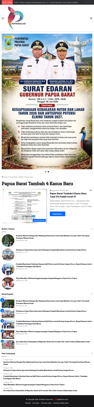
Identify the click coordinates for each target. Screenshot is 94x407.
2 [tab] (48, 171)
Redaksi (28, 403)
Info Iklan (35, 403)
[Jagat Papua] (17, 18)
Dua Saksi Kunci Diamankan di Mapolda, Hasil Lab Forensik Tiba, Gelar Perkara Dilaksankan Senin (53, 342)
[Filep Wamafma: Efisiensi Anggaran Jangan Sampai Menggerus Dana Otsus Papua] (8, 283)
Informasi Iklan (46, 403)
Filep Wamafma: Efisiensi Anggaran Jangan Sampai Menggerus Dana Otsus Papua (46, 278)
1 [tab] (45, 171)
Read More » (57, 214)
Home (5, 177)
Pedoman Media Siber (61, 403)
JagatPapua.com (62, 399)
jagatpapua (55, 190)
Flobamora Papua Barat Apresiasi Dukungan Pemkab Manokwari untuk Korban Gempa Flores (51, 250)
